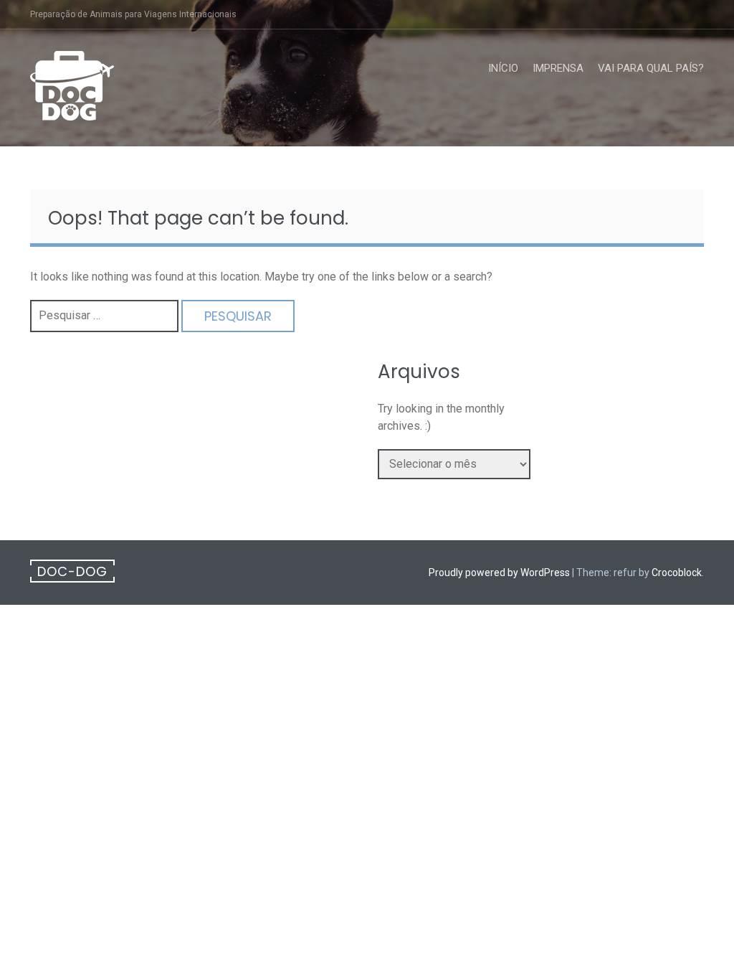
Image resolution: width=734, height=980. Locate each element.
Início (503, 68)
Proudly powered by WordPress (499, 572)
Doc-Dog (72, 571)
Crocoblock (677, 572)
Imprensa (558, 68)
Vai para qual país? (651, 68)
